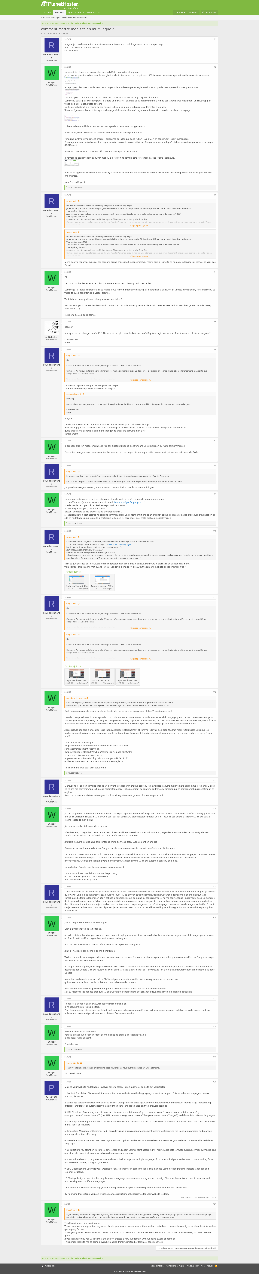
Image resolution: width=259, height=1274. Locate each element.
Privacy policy (192, 1265)
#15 (214, 886)
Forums (59, 12)
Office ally (81, 1217)
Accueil (47, 12)
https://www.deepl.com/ (103, 873)
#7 (215, 440)
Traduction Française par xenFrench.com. (130, 1271)
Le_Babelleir (52, 336)
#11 (214, 597)
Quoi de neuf (75, 12)
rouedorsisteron (50, 33)
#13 (214, 780)
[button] (83, 12)
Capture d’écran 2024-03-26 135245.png (86, 680)
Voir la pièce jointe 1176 (76, 211)
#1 (215, 39)
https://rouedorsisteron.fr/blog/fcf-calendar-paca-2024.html (95, 758)
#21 (214, 1204)
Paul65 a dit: (71, 1210)
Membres (92, 12)
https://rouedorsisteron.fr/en (121, 729)
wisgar (51, 82)
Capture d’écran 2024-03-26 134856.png (86, 585)
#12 (214, 692)
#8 (215, 465)
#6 (215, 349)
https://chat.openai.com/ (96, 876)
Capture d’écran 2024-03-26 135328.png (137, 680)
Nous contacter (157, 1265)
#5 (215, 321)
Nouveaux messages (50, 17)
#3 (215, 195)
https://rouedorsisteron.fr (159, 710)
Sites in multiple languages (126, 71)
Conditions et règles (175, 1265)
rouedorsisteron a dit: (76, 698)
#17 (214, 998)
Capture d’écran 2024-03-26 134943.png (112, 585)
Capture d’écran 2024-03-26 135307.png (112, 680)
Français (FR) (49, 1265)
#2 (215, 67)
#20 (214, 1082)
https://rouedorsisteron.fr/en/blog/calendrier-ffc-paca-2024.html (98, 751)
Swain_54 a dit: (72, 1063)
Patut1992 (52, 1096)
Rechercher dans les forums (74, 17)
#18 (214, 1026)
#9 (215, 494)
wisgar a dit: (71, 201)
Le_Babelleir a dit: (74, 394)
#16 (214, 917)
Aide (203, 1265)
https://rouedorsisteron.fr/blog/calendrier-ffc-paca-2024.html (97, 745)
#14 (214, 808)
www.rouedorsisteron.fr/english (110, 1003)
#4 (215, 272)
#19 (214, 1057)
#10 (214, 531)
